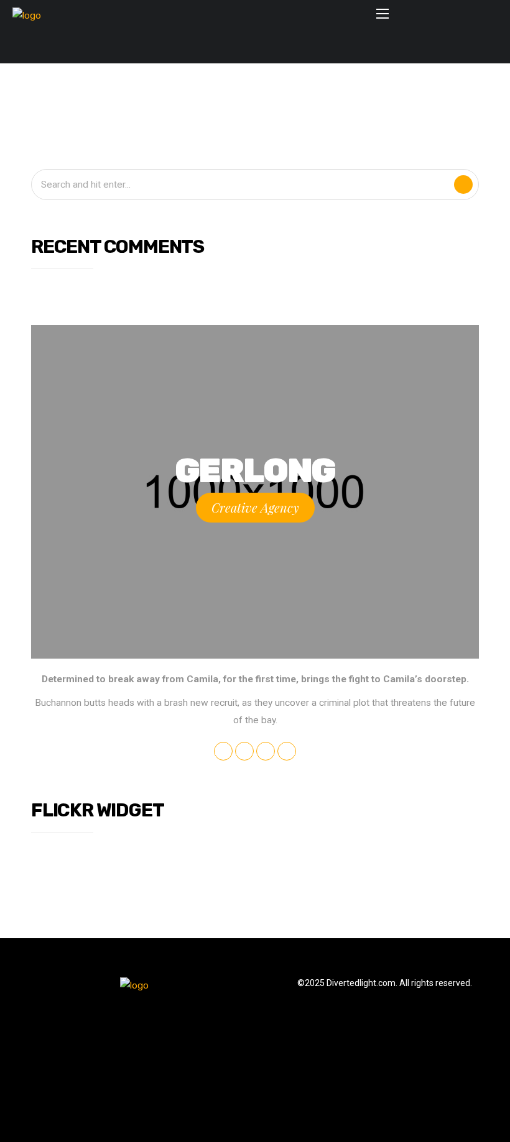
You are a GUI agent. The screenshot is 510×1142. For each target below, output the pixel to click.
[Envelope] (199, 47)
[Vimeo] (266, 47)
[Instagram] (221, 47)
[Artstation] (311, 47)
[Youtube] (244, 47)
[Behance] (289, 47)
